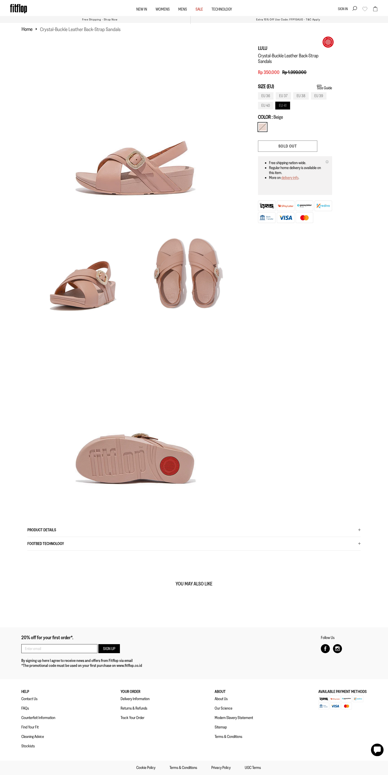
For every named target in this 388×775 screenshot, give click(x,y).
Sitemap (221, 727)
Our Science (223, 708)
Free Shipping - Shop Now (99, 19)
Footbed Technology (45, 543)
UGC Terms (253, 767)
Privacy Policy (221, 767)
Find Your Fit (30, 727)
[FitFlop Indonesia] (18, 8)
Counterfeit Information (38, 717)
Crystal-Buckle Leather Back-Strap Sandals (80, 29)
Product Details (41, 529)
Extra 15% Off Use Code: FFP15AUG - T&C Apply (288, 19)
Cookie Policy (145, 767)
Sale (199, 9)
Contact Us (29, 698)
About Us (221, 698)
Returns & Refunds (134, 708)
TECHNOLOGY (222, 9)
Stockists (28, 746)
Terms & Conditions (228, 736)
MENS (182, 9)
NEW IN (141, 9)
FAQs (25, 708)
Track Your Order (132, 717)
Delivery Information (135, 698)
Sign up (109, 648)
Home (27, 29)
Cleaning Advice (32, 736)
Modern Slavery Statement (234, 717)
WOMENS (163, 9)
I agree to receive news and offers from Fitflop (84, 660)
